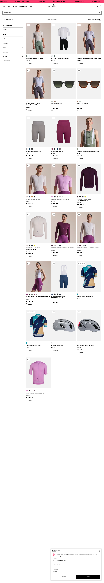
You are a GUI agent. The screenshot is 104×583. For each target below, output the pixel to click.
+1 (36, 294)
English (54, 550)
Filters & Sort (9, 19)
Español (58, 550)
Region (55, 558)
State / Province (57, 564)
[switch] (94, 20)
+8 (36, 390)
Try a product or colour (9, 11)
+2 (62, 245)
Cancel (64, 577)
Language (56, 569)
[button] (13, 25)
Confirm (88, 577)
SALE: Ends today (41, 1)
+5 (87, 196)
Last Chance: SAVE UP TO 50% (22, 1)
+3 (36, 196)
